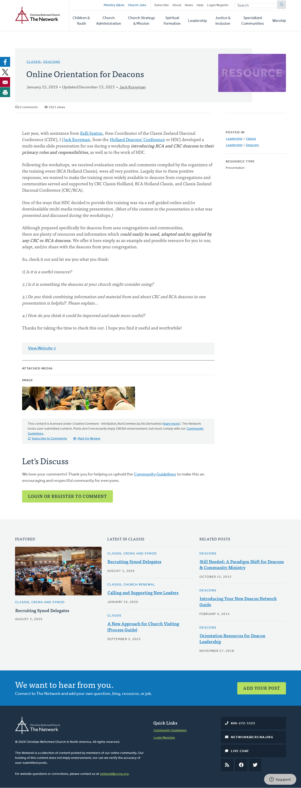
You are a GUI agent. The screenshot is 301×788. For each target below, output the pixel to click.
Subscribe (161, 5)
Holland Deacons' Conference (137, 139)
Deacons (51, 62)
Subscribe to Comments (49, 438)
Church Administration (108, 21)
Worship (279, 21)
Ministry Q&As (114, 5)
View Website (40, 348)
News (189, 5)
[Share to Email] (5, 82)
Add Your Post (261, 688)
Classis (34, 62)
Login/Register (218, 5)
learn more (171, 424)
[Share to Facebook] (5, 62)
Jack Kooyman (132, 87)
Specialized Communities (252, 21)
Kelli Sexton (91, 133)
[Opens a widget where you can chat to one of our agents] (280, 780)
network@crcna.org (114, 774)
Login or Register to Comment (67, 496)
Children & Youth (81, 21)
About (176, 5)
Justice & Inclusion (222, 21)
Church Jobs (137, 5)
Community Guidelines (155, 474)
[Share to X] (5, 72)
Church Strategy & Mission (141, 21)
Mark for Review (88, 438)
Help (200, 5)
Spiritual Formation (172, 21)
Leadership (197, 21)
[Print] (5, 92)
